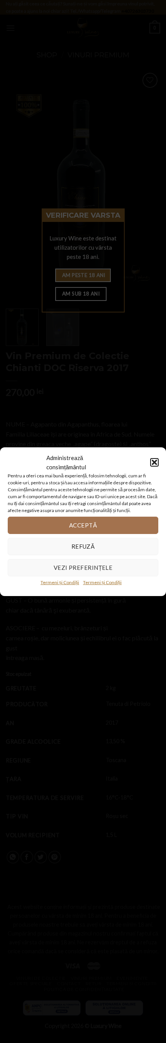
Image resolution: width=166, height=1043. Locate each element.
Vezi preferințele (83, 567)
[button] (154, 462)
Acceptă (83, 525)
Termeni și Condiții (60, 582)
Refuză (83, 546)
